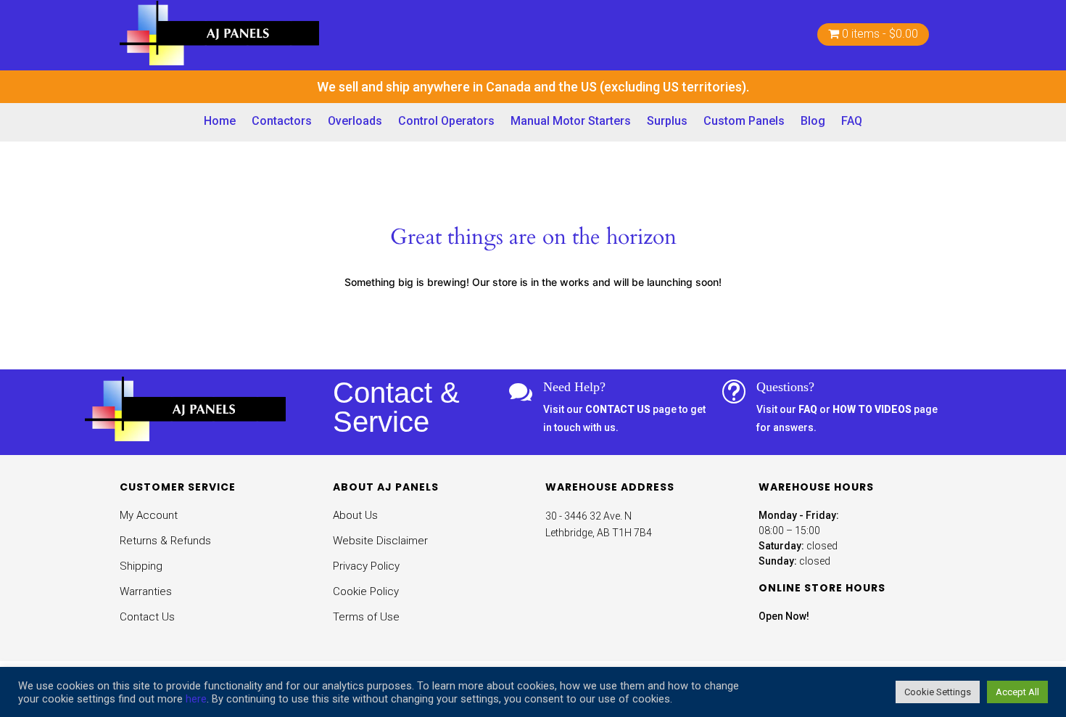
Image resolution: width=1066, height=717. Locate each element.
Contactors (282, 121)
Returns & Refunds (165, 540)
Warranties (146, 591)
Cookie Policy (366, 591)
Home (220, 121)
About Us (355, 515)
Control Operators (446, 121)
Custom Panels (744, 121)
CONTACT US (617, 409)
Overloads (355, 121)
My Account (149, 515)
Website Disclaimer (380, 540)
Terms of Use (366, 616)
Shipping (141, 566)
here (196, 698)
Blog (813, 121)
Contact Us (147, 616)
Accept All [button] (1017, 692)
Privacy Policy (366, 566)
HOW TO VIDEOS (872, 409)
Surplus (667, 121)
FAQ (851, 121)
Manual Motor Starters (571, 121)
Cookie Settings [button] (937, 692)
